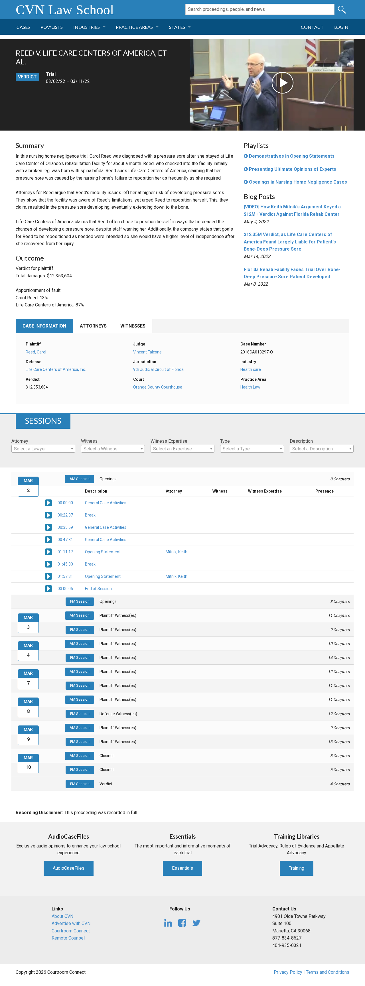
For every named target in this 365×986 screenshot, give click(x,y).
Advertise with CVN (71, 923)
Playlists (51, 27)
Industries (86, 27)
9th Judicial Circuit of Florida (158, 369)
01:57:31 (65, 576)
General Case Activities (105, 503)
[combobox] (43, 449)
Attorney (19, 441)
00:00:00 (65, 503)
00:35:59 (65, 527)
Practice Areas (134, 27)
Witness (89, 441)
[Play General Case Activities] (48, 502)
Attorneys (93, 326)
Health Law (250, 387)
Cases (23, 27)
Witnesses (132, 326)
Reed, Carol (36, 352)
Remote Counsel (68, 938)
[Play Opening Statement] (48, 551)
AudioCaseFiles (68, 868)
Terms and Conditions (327, 972)
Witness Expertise (169, 441)
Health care (250, 369)
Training (296, 868)
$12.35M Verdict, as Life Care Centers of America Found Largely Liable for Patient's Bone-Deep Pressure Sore (290, 242)
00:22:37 (65, 515)
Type (225, 441)
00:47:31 (65, 539)
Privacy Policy (288, 972)
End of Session (98, 588)
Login (341, 27)
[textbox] (43, 449)
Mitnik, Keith (176, 552)
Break (90, 515)
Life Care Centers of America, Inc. (56, 369)
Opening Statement (103, 552)
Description (301, 441)
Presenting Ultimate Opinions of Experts (292, 169)
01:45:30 (65, 564)
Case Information (44, 326)
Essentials (182, 868)
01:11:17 (65, 552)
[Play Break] (48, 514)
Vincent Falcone (147, 352)
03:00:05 (65, 588)
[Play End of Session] (48, 588)
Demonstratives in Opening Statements (291, 156)
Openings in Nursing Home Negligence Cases (297, 182)
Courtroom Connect (71, 931)
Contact (312, 27)
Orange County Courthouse (157, 387)
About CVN (62, 916)
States (177, 27)
